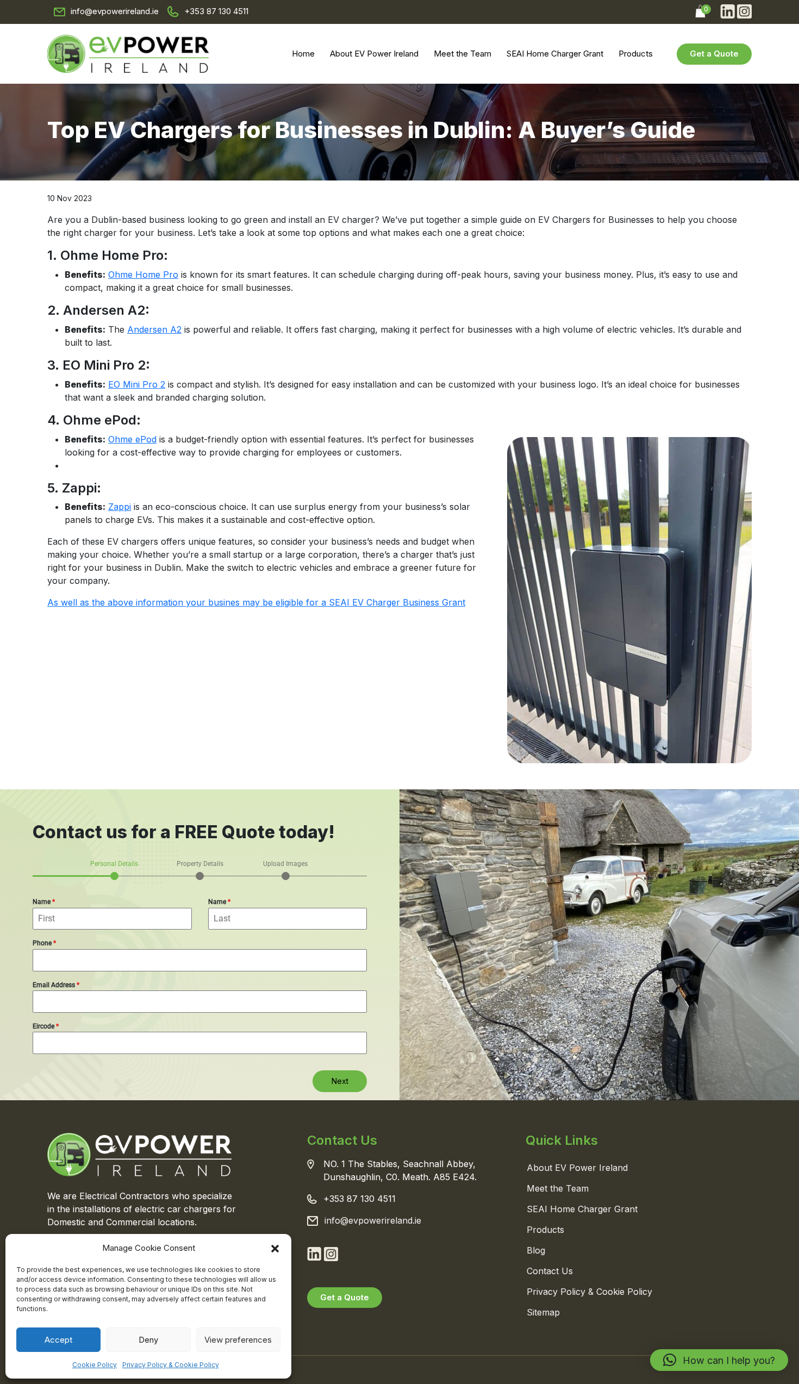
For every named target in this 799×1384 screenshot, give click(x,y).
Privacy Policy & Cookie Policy (170, 1365)
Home (303, 53)
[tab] (114, 869)
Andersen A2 (154, 329)
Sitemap (543, 1312)
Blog (536, 1250)
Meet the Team (462, 53)
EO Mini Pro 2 (136, 384)
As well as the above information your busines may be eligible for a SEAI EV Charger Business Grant (256, 602)
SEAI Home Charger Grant (555, 53)
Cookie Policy (94, 1365)
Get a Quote (714, 53)
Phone (44, 943)
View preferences (238, 1340)
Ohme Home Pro (143, 274)
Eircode (46, 1026)
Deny (148, 1340)
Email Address (56, 985)
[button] (275, 1248)
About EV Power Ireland (374, 53)
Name (44, 902)
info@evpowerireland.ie (115, 11)
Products (636, 53)
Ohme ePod (132, 439)
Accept (58, 1340)
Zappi (119, 506)
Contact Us (550, 1270)
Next (340, 1081)
